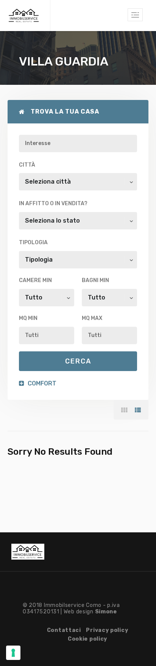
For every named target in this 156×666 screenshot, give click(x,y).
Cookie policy (87, 639)
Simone (106, 611)
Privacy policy (107, 630)
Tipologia (33, 242)
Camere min (35, 280)
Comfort (41, 383)
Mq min (28, 318)
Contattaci (64, 630)
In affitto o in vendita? (53, 203)
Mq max (92, 318)
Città (27, 165)
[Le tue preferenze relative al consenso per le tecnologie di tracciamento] (13, 653)
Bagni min (95, 280)
